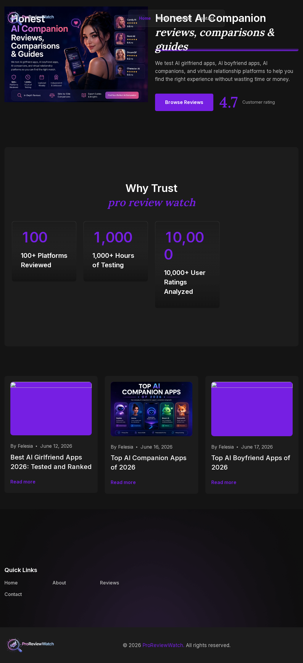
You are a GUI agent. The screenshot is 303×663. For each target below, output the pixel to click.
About (163, 18)
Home (145, 18)
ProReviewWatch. (163, 645)
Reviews (183, 18)
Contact (205, 18)
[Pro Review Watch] (29, 17)
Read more (23, 482)
